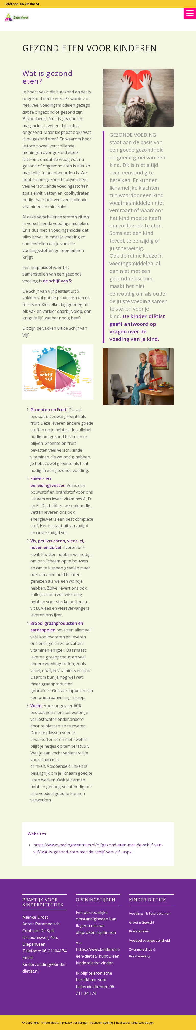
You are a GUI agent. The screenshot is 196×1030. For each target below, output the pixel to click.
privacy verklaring (74, 1022)
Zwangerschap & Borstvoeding (142, 952)
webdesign (142, 1022)
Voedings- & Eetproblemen (149, 913)
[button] (190, 13)
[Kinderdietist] (16, 17)
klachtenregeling (101, 1022)
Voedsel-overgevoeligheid (149, 940)
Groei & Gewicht (141, 922)
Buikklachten (139, 931)
